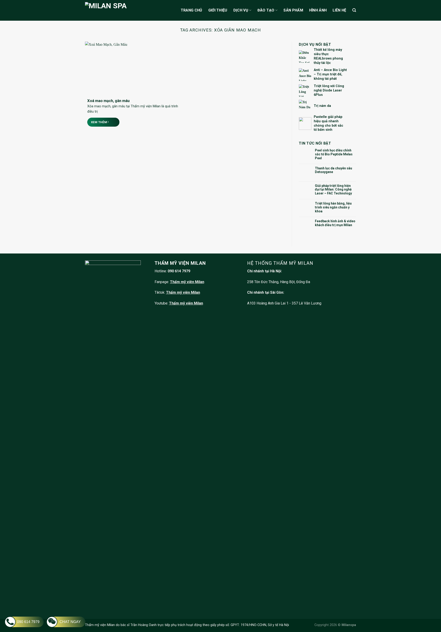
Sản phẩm (293, 10)
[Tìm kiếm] (354, 10)
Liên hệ (339, 10)
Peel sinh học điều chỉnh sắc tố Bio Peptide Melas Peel (334, 154)
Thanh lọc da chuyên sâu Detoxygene (333, 170)
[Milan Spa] (121, 10)
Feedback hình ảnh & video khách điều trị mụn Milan (335, 223)
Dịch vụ (240, 10)
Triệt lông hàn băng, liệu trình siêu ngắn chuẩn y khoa (333, 207)
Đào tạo (265, 10)
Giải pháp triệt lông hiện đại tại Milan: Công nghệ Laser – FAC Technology (333, 189)
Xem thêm (99, 122)
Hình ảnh (318, 10)
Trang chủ (191, 10)
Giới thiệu (217, 10)
